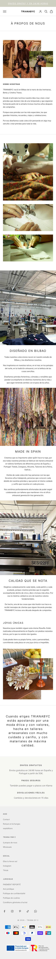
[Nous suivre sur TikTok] (27, 911)
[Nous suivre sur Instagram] (12, 911)
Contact (6, 819)
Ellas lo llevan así (10, 861)
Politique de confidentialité (14, 893)
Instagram (7, 866)
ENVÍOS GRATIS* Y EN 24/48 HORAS (28, 3)
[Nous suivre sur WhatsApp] (35, 911)
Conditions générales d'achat (15, 902)
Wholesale (7, 847)
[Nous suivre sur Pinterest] (20, 911)
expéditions (8, 828)
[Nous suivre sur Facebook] (4, 911)
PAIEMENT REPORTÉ (12, 884)
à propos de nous (10, 842)
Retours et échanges (11, 824)
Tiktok (5, 870)
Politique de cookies (11, 898)
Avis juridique (8, 889)
